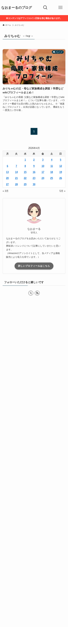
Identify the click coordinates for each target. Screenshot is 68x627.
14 (16, 172)
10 (43, 166)
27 (7, 184)
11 (51, 166)
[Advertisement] (34, 468)
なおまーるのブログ (16, 7)
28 (16, 184)
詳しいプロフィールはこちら (34, 266)
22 (25, 178)
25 (51, 178)
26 (60, 178)
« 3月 (5, 191)
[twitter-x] (30, 293)
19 (60, 172)
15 (25, 172)
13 (7, 172)
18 (51, 172)
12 (60, 166)
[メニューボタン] (60, 7)
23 (34, 178)
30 (34, 184)
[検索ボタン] (45, 7)
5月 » (62, 191)
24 (43, 178)
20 (7, 178)
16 (34, 172)
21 (16, 178)
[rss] (37, 293)
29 (25, 184)
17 (43, 172)
